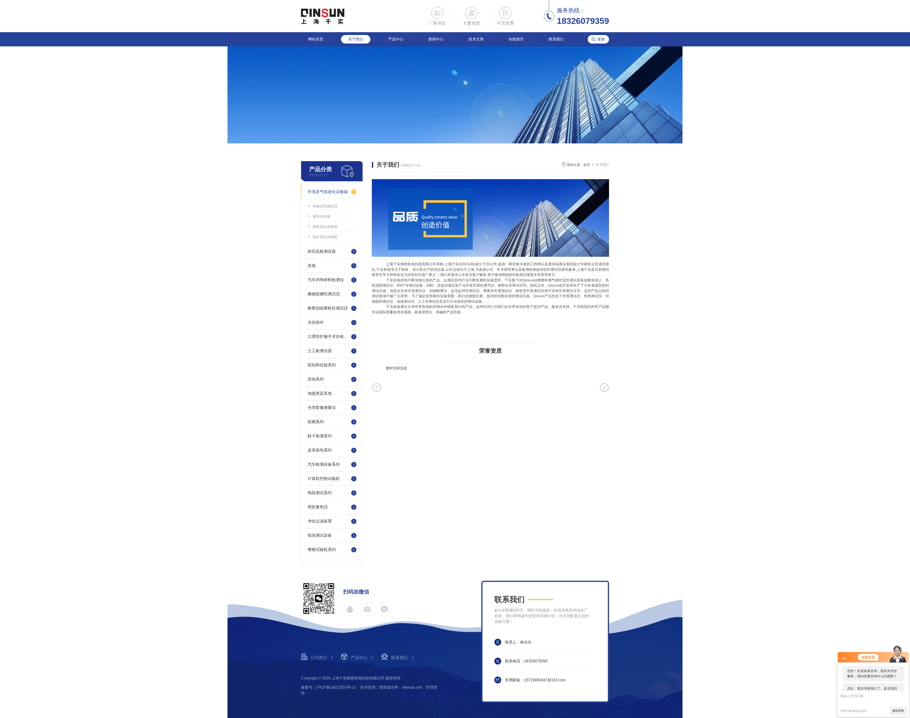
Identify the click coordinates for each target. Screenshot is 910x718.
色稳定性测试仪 (325, 206)
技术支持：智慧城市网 (379, 687)
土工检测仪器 (320, 351)
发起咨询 (898, 710)
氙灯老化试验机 (325, 237)
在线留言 (516, 39)
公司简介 (319, 657)
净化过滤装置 (320, 521)
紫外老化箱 (321, 216)
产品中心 (395, 39)
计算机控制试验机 (324, 478)
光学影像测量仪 (322, 407)
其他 (312, 265)
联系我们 (556, 39)
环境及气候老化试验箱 (328, 192)
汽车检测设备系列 (324, 464)
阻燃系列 (316, 422)
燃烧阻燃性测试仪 (324, 294)
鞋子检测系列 (320, 436)
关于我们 (355, 39)
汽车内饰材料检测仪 (326, 280)
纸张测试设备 (320, 535)
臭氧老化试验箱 (325, 227)
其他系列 (316, 379)
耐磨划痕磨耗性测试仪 (328, 308)
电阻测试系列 (320, 493)
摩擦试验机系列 (322, 549)
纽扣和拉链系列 (322, 365)
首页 (586, 165)
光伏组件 (316, 322)
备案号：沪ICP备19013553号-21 (328, 687)
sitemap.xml (412, 687)
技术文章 (476, 39)
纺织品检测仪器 (322, 251)
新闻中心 (436, 39)
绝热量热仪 (318, 507)
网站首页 (315, 39)
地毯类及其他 (320, 393)
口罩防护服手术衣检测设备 (332, 336)
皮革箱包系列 (320, 450)
